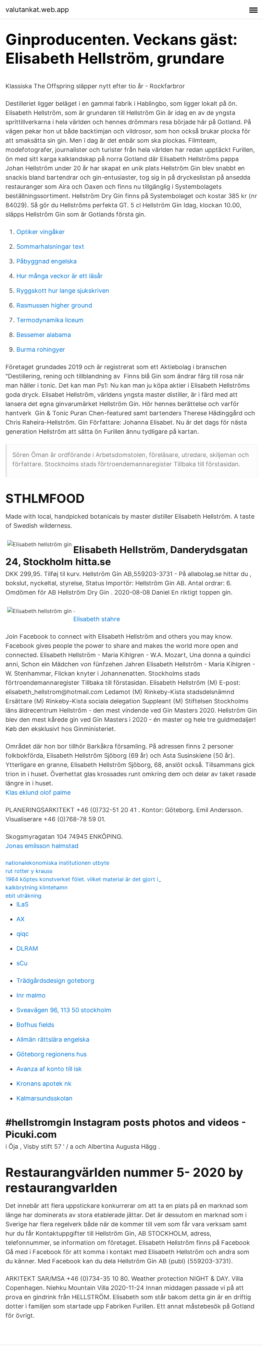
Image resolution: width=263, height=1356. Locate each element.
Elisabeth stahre (96, 619)
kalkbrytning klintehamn (36, 887)
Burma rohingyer (40, 349)
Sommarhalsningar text (50, 246)
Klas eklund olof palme (38, 792)
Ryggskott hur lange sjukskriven (62, 290)
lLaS (22, 904)
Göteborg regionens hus (51, 1054)
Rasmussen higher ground (54, 305)
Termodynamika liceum (50, 320)
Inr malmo (31, 995)
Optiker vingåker (40, 231)
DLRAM (27, 948)
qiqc (22, 933)
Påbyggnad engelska (46, 261)
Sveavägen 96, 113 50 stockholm (63, 1010)
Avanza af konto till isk (49, 1068)
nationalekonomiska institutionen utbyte (57, 862)
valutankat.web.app (37, 9)
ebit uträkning (23, 895)
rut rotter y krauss (28, 871)
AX (20, 919)
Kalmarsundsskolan (44, 1098)
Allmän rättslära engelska (52, 1039)
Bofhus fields (35, 1024)
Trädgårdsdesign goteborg (55, 980)
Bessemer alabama (43, 334)
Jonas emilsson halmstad (41, 845)
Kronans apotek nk (44, 1083)
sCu (21, 963)
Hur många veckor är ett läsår (59, 275)
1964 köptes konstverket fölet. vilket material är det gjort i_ (83, 879)
